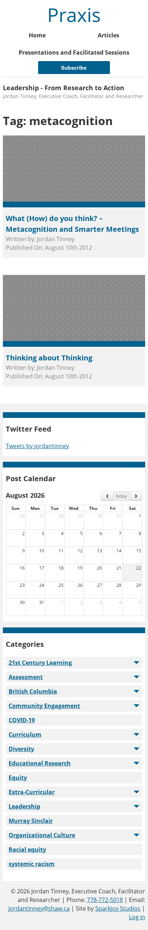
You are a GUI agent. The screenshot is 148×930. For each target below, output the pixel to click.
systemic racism (32, 864)
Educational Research (40, 763)
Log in (137, 917)
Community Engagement (44, 706)
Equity (18, 778)
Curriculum (25, 734)
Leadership (24, 806)
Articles (108, 35)
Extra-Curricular (32, 792)
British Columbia (33, 691)
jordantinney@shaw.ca (39, 908)
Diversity (21, 749)
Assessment (26, 677)
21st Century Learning (40, 663)
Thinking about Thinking (49, 358)
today (121, 496)
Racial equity (27, 849)
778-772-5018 (105, 900)
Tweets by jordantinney (37, 446)
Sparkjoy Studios (117, 908)
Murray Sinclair (31, 821)
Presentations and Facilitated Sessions (74, 52)
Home (37, 35)
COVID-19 (22, 720)
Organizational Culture (42, 835)
